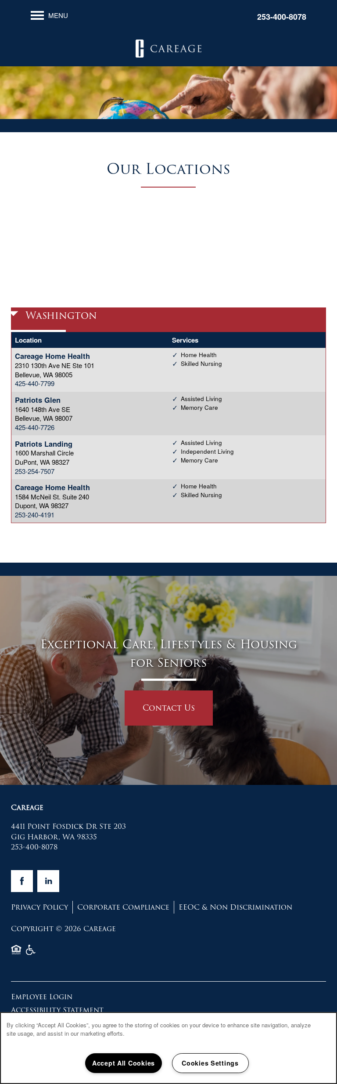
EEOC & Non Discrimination (235, 907)
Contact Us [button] (169, 707)
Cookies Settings (210, 1063)
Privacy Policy (39, 907)
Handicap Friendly (31, 953)
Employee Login (41, 996)
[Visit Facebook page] (22, 881)
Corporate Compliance (123, 907)
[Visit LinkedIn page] (48, 881)
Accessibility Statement (57, 1010)
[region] (168, 1048)
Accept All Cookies (123, 1063)
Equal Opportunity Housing (16, 953)
